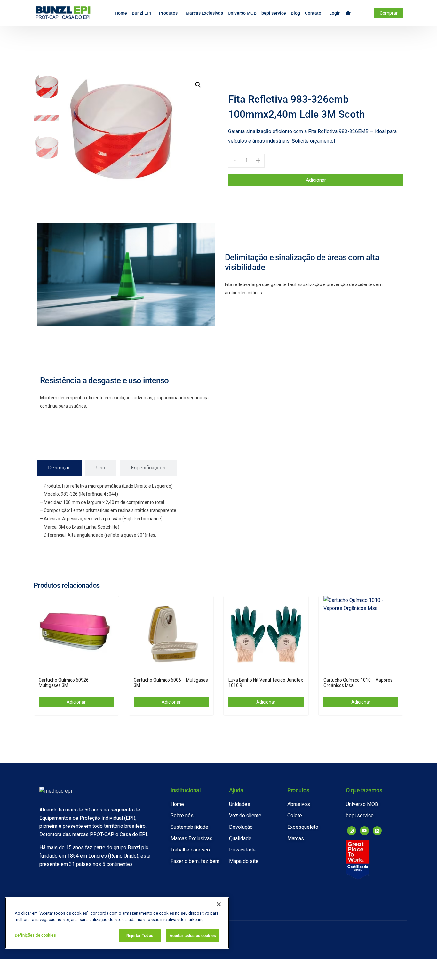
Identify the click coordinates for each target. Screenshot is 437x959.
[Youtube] (364, 830)
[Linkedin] (377, 830)
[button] (198, 85)
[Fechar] (219, 904)
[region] (117, 923)
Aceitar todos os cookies (193, 935)
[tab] (59, 468)
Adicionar (316, 180)
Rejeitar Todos (139, 935)
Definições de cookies (35, 935)
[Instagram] (351, 830)
